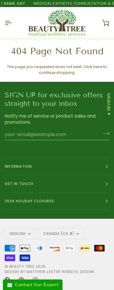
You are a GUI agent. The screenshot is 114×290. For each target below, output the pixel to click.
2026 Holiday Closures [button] (29, 201)
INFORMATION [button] (18, 166)
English (18, 233)
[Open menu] (13, 23)
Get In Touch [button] (19, 183)
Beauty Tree (22, 266)
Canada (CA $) (58, 233)
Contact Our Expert (35, 284)
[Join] (104, 133)
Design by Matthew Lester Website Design (49, 271)
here (97, 66)
